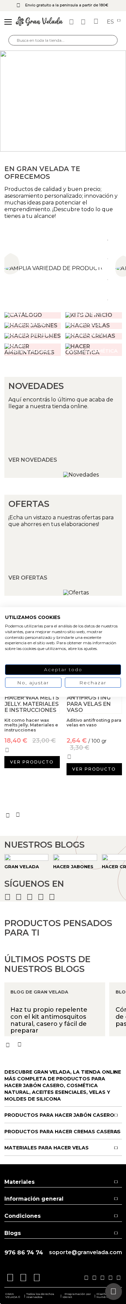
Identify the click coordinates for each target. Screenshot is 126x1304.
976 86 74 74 (23, 1252)
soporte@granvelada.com (85, 1252)
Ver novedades (32, 460)
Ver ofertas (27, 578)
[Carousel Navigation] (63, 815)
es (111, 22)
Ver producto (32, 761)
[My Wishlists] (72, 22)
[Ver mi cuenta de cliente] (84, 22)
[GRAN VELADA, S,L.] (39, 22)
